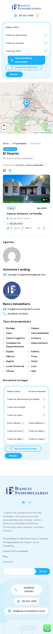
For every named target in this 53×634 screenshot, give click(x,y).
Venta (11, 208)
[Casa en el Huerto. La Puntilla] (27, 103)
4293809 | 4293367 (18, 313)
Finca (34, 356)
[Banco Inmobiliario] (26, 6)
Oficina (10, 371)
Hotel (34, 361)
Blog (5, 556)
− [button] (4, 129)
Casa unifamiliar (40, 333)
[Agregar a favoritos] (38, 228)
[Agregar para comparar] (44, 228)
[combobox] (26, 35)
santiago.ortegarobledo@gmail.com (26, 274)
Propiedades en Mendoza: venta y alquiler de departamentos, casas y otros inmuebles (25, 542)
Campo (35, 328)
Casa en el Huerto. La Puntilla (24, 213)
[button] (37, 15)
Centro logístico (15, 338)
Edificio (35, 351)
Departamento (39, 343)
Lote (33, 366)
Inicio (6, 143)
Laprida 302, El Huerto (20, 218)
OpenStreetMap (46, 132)
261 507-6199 (26, 15)
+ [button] (4, 125)
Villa (33, 371)
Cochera (36, 338)
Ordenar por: (9, 165)
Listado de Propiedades (15, 551)
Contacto (8, 561)
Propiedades (19, 143)
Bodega (10, 328)
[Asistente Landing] (12, 256)
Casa (9, 333)
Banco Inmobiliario (16, 304)
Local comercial (15, 366)
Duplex (10, 351)
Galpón (10, 361)
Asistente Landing (16, 269)
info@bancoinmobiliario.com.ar (24, 309)
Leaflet (35, 132)
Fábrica (10, 356)
